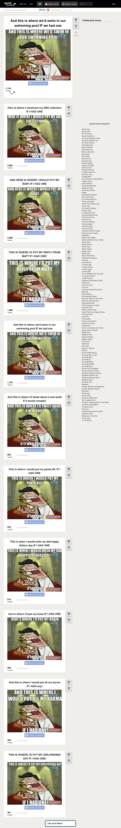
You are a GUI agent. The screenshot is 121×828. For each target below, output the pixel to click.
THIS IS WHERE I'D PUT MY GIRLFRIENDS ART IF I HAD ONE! (34, 756)
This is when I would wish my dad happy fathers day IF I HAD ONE (34, 543)
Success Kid (86, 395)
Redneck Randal (87, 337)
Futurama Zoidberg (88, 222)
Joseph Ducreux (87, 278)
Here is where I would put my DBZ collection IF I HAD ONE (34, 109)
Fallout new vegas (88, 201)
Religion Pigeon (87, 339)
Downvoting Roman (88, 190)
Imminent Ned (86, 264)
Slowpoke (85, 384)
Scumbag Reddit (87, 362)
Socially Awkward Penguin (91, 389)
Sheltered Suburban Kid (90, 375)
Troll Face (85, 409)
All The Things (87, 134)
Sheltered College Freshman (91, 373)
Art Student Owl (87, 145)
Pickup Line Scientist (89, 321)
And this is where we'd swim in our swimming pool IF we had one (34, 326)
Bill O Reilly (86, 156)
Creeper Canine (87, 181)
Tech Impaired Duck (88, 400)
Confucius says (87, 174)
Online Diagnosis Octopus (91, 305)
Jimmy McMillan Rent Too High (92, 274)
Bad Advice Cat (87, 149)
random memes (40, 4)
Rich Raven (86, 341)
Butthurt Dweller (87, 163)
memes (65, 10)
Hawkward (85, 235)
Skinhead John (87, 382)
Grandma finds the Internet (91, 231)
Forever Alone (86, 210)
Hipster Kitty (86, 253)
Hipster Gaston (87, 249)
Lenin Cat (85, 287)
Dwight (84, 192)
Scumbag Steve (87, 366)
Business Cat (86, 158)
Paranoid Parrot (87, 314)
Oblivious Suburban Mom (90, 301)
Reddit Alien (86, 332)
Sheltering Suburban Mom (90, 377)
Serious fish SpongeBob (90, 368)
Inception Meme (87, 267)
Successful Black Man (89, 398)
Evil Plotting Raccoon (89, 199)
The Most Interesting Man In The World (95, 402)
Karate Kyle (86, 283)
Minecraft (85, 292)
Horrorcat (85, 260)
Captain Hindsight (88, 165)
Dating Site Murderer (89, 185)
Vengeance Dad (87, 413)
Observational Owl (88, 303)
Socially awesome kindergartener (93, 386)
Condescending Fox (88, 172)
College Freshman (88, 170)
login (113, 4)
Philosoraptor (86, 319)
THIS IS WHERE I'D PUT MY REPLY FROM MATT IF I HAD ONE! (34, 254)
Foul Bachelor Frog (88, 213)
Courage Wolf (86, 176)
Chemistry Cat (87, 167)
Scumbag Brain (87, 357)
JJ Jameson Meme (88, 276)
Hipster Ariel (86, 242)
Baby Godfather (87, 147)
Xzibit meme (86, 418)
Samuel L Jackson (88, 348)
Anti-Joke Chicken (88, 143)
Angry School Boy (88, 136)
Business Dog (86, 161)
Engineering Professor (89, 195)
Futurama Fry (86, 219)
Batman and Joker (88, 152)
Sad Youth (85, 346)
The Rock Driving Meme (90, 404)
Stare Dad (85, 391)
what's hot (22, 4)
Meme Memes (87, 294)
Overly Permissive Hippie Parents (93, 312)
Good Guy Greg (87, 228)
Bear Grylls (85, 154)
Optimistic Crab (87, 307)
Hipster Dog (86, 246)
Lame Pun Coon (87, 285)
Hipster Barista (87, 244)
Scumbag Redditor (88, 364)
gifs (70, 10)
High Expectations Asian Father (93, 240)
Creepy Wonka (87, 183)
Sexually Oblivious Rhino (90, 371)
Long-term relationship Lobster (92, 289)
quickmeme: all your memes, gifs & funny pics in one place (10, 4)
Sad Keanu (85, 343)
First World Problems (89, 208)
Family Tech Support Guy (90, 204)
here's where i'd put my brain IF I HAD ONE (34, 614)
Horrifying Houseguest (89, 258)
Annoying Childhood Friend (91, 138)
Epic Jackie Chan (88, 197)
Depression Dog (87, 188)
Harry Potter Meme (88, 255)
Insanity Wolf (86, 271)
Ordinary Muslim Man (89, 310)
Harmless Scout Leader (90, 233)
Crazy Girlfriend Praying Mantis (92, 179)
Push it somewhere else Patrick (93, 328)
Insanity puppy (87, 269)
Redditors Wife (87, 334)
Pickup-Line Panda (88, 323)
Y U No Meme (86, 420)
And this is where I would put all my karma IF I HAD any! (34, 684)
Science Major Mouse (89, 353)
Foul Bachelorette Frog (89, 215)
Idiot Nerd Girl (86, 262)
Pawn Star (85, 316)
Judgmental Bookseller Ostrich (92, 280)
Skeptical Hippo (87, 380)
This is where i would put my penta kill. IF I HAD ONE (34, 471)
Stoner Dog (85, 393)
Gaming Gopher (87, 224)
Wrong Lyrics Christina (89, 416)
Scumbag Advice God (89, 355)
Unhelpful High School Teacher (92, 411)
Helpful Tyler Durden (89, 237)
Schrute (84, 350)
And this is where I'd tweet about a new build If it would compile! (35, 399)
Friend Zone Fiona (88, 217)
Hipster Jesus (86, 251)
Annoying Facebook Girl (90, 140)
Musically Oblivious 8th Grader (92, 298)
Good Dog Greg (87, 226)
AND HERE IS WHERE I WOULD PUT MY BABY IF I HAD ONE (34, 182)
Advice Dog (86, 129)
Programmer (86, 325)
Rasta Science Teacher (90, 330)
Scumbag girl (86, 359)
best (31, 4)
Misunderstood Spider (89, 296)
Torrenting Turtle (87, 407)
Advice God (86, 131)
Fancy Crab (86, 206)
